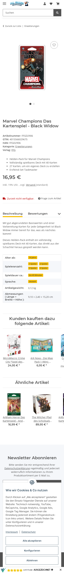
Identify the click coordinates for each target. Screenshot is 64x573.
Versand (31, 184)
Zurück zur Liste (13, 26)
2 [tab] (34, 104)
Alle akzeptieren (32, 540)
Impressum (12, 531)
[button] (45, 3)
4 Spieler (44, 268)
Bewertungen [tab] (38, 213)
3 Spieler (33, 268)
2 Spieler (44, 264)
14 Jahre (32, 257)
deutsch (32, 281)
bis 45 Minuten (35, 275)
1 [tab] (30, 104)
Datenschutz (29, 531)
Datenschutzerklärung (17, 468)
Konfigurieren (32, 550)
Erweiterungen (23, 146)
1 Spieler (33, 264)
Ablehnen (32, 560)
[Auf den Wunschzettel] (54, 45)
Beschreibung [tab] (13, 213)
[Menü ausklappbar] (4, 2)
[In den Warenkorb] (5, 37)
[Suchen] (57, 12)
